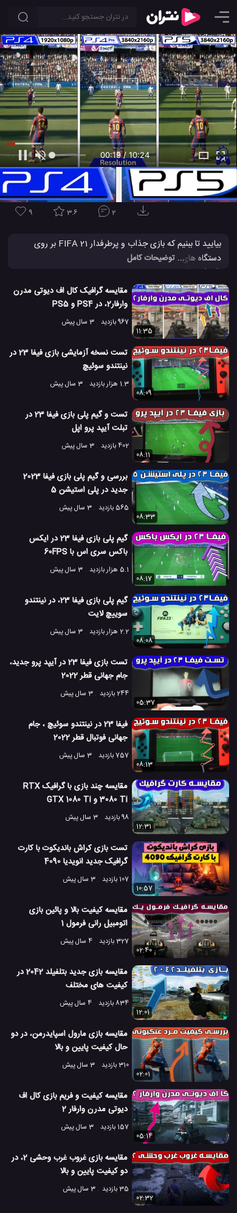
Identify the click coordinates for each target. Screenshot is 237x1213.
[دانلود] (145, 215)
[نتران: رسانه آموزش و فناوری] (173, 17)
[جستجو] (23, 17)
